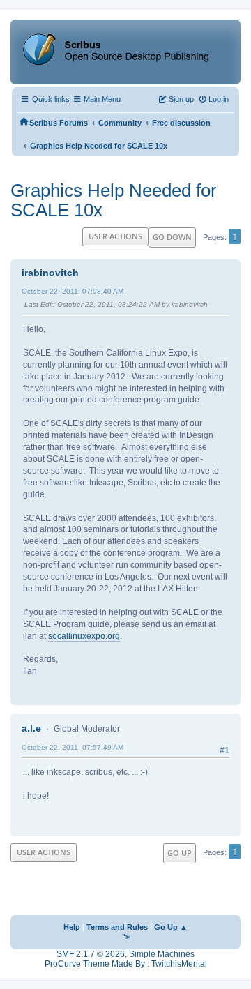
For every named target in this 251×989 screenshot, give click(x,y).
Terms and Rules (117, 927)
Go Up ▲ (171, 927)
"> (126, 937)
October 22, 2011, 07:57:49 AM (72, 747)
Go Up (179, 852)
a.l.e (31, 728)
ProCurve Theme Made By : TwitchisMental (126, 964)
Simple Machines (162, 954)
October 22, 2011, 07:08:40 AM (72, 291)
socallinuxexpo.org (84, 636)
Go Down (172, 237)
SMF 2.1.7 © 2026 (90, 954)
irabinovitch (50, 272)
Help (71, 927)
